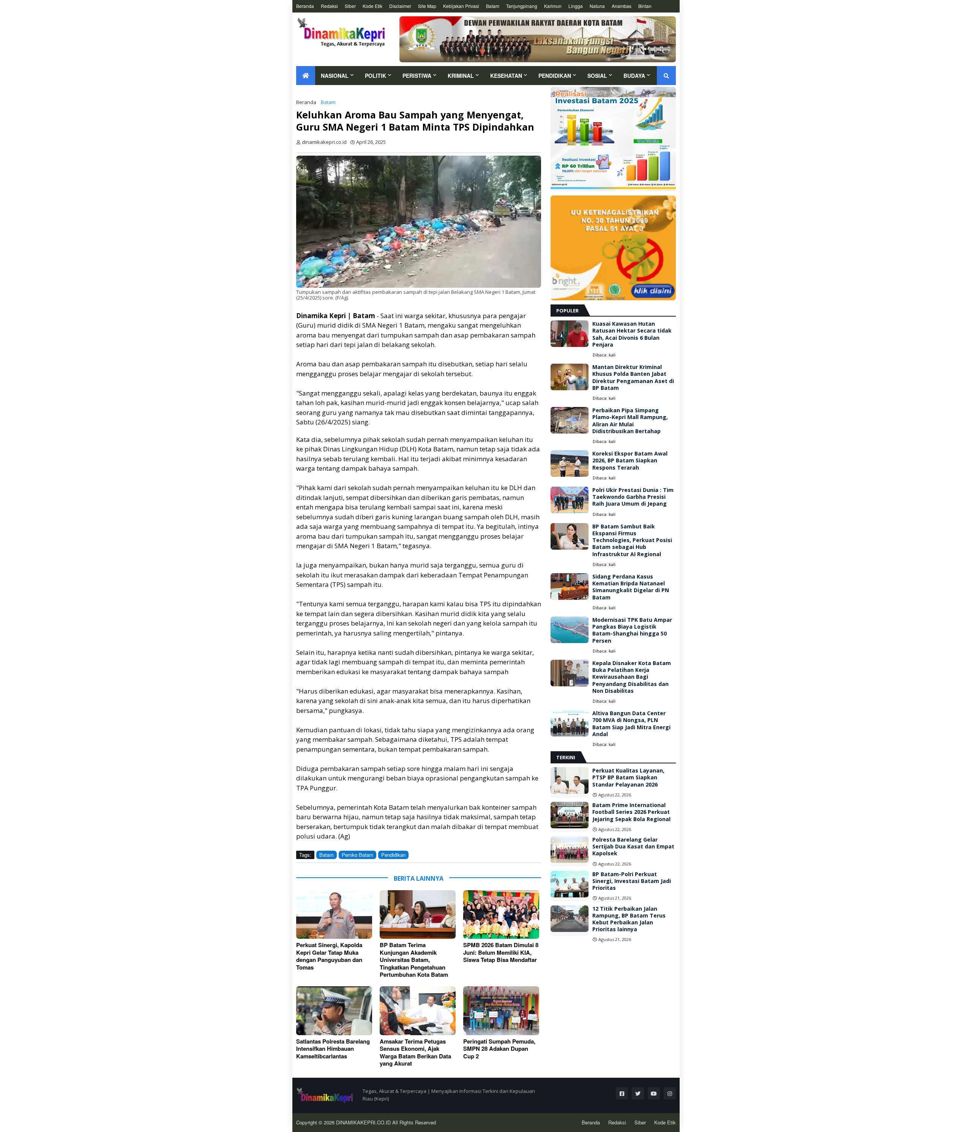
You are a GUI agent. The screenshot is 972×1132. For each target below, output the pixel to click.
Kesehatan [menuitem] (506, 75)
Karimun (553, 6)
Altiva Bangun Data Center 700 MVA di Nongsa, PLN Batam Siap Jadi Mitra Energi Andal (631, 724)
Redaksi (329, 6)
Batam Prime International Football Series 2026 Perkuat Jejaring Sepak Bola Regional (631, 812)
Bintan (645, 6)
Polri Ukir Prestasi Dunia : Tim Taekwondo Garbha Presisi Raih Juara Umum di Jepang (633, 497)
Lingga (575, 6)
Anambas (621, 6)
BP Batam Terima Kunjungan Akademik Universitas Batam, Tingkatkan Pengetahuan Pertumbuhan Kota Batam (414, 960)
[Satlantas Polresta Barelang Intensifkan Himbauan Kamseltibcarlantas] (334, 1010)
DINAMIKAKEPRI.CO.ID (364, 1122)
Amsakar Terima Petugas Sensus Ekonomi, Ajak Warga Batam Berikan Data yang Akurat (415, 1052)
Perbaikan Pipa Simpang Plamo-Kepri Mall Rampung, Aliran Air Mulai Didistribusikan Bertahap (630, 421)
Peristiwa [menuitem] (416, 75)
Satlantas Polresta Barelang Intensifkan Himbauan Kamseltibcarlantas (333, 1049)
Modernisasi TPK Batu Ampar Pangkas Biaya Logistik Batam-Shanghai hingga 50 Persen (632, 630)
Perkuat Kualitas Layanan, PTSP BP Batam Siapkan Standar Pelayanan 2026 (628, 777)
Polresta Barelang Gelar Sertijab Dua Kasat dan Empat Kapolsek (633, 846)
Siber (350, 6)
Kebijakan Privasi (461, 6)
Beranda (305, 6)
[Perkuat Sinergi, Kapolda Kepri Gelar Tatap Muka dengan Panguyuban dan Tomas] (334, 914)
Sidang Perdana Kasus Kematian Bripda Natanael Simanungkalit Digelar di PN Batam (630, 587)
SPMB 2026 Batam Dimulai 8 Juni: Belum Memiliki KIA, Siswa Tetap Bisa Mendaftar (500, 952)
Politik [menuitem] (375, 75)
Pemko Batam (357, 854)
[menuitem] (305, 75)
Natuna (597, 6)
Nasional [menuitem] (335, 75)
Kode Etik (372, 6)
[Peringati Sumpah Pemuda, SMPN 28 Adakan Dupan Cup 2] (501, 1010)
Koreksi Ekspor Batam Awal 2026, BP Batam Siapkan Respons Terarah (629, 460)
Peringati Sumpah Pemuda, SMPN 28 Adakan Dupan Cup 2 (499, 1049)
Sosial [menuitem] (597, 75)
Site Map (427, 6)
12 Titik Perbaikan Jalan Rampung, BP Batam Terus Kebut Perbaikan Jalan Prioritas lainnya (629, 919)
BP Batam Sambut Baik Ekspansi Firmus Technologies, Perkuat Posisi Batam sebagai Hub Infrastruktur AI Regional (632, 540)
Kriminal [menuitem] (461, 75)
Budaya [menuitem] (634, 75)
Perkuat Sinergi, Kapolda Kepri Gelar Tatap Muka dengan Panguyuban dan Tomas (329, 956)
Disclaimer (400, 6)
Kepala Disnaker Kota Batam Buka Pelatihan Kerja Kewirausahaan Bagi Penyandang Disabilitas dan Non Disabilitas (631, 677)
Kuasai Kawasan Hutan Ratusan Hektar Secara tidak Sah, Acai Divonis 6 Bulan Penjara (632, 334)
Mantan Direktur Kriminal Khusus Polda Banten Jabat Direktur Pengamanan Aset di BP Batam (633, 377)
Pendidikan (393, 854)
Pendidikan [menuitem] (554, 75)
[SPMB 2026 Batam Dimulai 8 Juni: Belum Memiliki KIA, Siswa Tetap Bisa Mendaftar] (501, 914)
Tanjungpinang (521, 6)
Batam (492, 6)
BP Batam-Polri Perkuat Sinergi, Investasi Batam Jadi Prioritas (631, 881)
